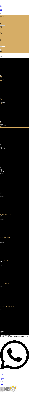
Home (0, 5)
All (0, 49)
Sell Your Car (1, 9)
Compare (1, 10)
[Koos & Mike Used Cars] (2, 4)
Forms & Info (1, 8)
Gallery (0, 7)
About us (1, 6)
